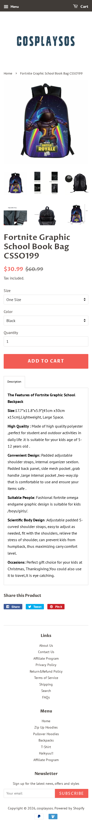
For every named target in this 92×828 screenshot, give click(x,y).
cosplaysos (45, 808)
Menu (14, 6)
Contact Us (46, 652)
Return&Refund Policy (46, 671)
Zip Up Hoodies (46, 727)
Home (8, 74)
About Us (46, 645)
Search (46, 690)
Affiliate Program (46, 658)
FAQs (46, 697)
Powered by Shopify (69, 808)
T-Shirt (46, 747)
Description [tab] (14, 381)
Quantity (11, 332)
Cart (84, 6)
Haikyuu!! (46, 753)
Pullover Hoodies (46, 734)
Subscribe (71, 793)
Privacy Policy (46, 665)
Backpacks (46, 740)
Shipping (46, 684)
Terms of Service (46, 678)
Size (7, 290)
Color (8, 311)
